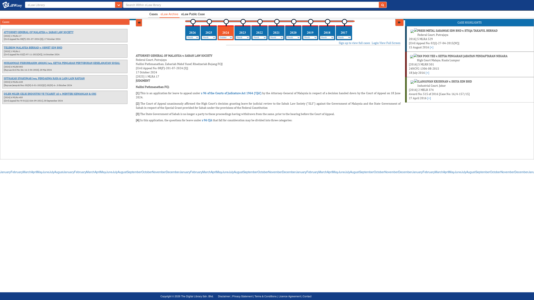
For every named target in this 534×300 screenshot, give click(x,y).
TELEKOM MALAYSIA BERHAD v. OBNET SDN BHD (33, 47)
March (27, 172)
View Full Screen (389, 43)
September (134, 172)
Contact (307, 296)
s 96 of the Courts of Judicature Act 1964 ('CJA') (231, 93)
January (5, 172)
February (17, 172)
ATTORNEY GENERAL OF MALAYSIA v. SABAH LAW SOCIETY (38, 32)
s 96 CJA (207, 120)
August (58, 172)
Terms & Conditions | (266, 296)
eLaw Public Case (193, 14)
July (51, 172)
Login (375, 43)
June (46, 172)
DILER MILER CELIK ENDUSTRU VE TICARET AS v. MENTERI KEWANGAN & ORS (50, 93)
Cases (153, 14)
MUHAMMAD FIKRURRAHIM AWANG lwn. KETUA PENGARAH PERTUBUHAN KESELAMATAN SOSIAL (62, 63)
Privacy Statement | (243, 296)
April (34, 172)
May (40, 172)
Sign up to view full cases (354, 43)
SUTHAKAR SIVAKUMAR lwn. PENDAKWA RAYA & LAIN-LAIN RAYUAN (44, 78)
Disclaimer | (224, 296)
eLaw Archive (169, 14)
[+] (431, 47)
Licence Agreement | (291, 296)
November (159, 172)
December (173, 172)
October (146, 172)
